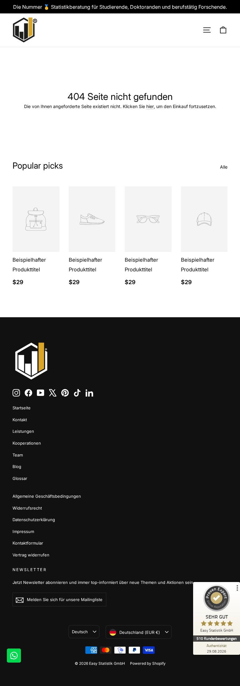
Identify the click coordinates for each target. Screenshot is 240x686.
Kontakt (19, 419)
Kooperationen (26, 443)
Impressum (23, 531)
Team (17, 454)
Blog (16, 466)
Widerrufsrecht (27, 508)
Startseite (21, 407)
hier (150, 106)
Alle (224, 167)
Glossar (19, 478)
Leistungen (23, 431)
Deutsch (80, 631)
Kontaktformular (27, 542)
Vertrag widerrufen (30, 554)
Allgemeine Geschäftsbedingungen (46, 496)
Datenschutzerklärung (33, 519)
